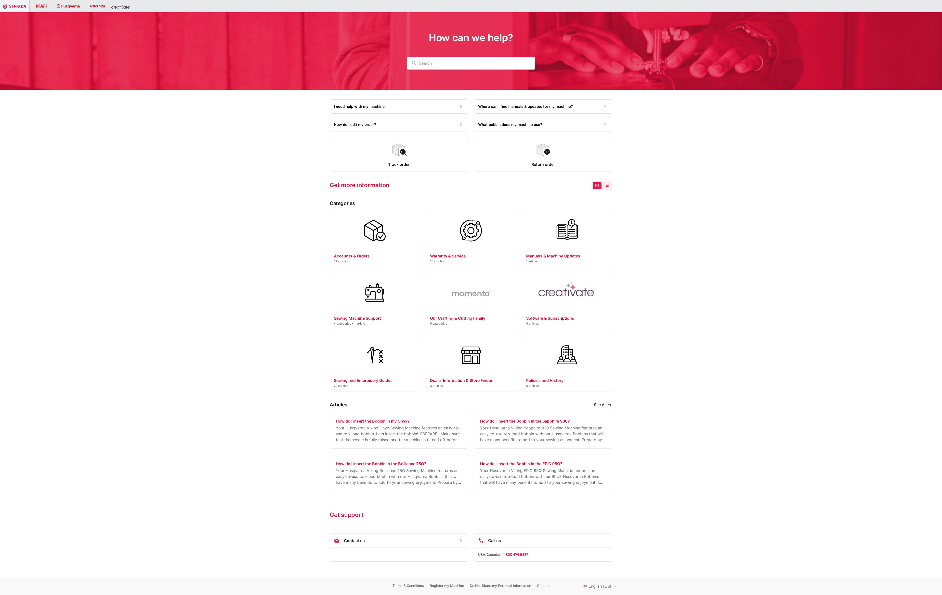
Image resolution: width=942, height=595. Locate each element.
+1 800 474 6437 (514, 554)
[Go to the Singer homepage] (15, 6)
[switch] (602, 185)
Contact (543, 585)
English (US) (600, 586)
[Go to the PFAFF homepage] (42, 6)
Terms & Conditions (408, 585)
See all (600, 404)
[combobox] (471, 63)
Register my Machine (447, 585)
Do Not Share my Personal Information (500, 585)
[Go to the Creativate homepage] (120, 6)
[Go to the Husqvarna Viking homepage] (81, 6)
